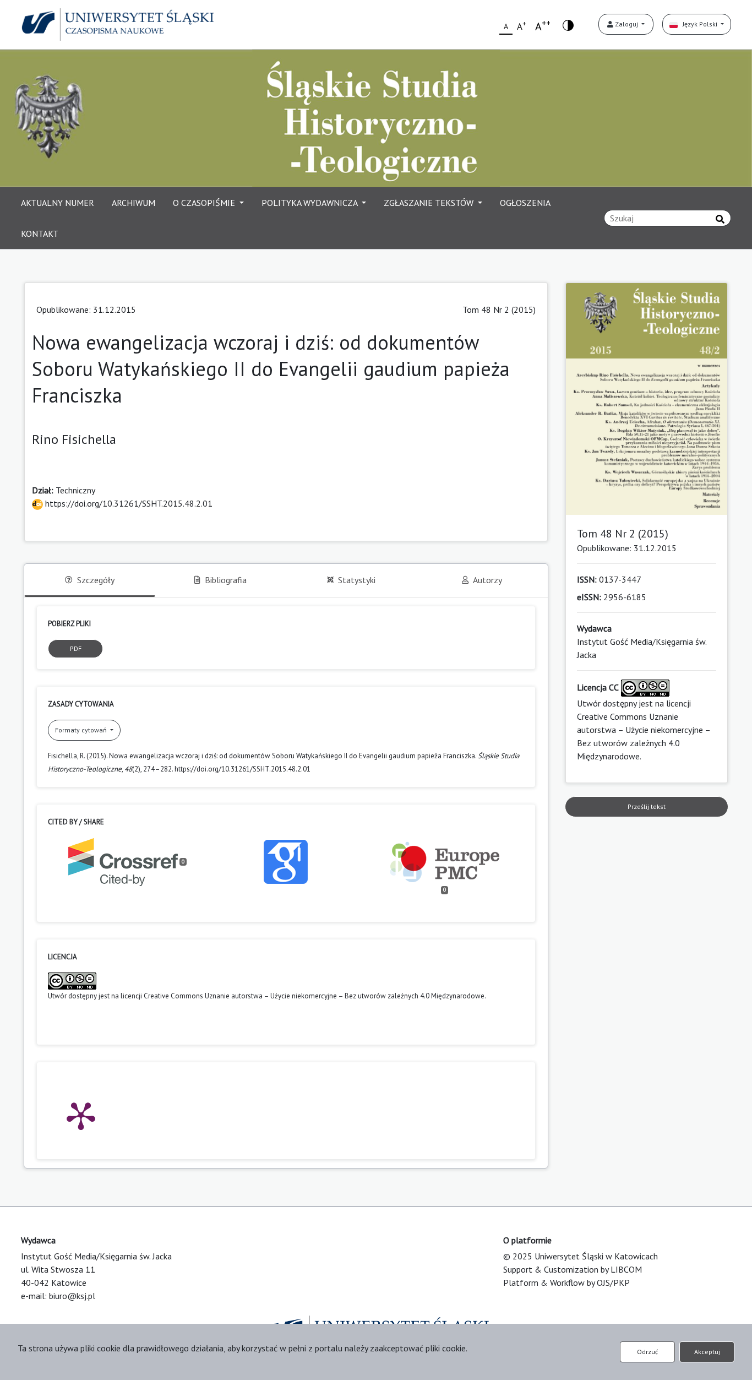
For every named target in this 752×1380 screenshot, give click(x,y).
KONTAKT (39, 233)
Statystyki (356, 579)
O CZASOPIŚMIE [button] (205, 202)
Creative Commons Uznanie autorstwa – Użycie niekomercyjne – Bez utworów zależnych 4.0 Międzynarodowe (314, 996)
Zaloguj (626, 24)
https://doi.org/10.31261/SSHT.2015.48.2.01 (127, 503)
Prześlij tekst (647, 806)
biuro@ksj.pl (72, 1295)
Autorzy (487, 579)
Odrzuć (647, 1352)
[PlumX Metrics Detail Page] (81, 1115)
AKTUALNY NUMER (57, 202)
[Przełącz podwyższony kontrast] (568, 24)
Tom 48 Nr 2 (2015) (499, 309)
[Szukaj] (720, 219)
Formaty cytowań (81, 730)
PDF (75, 648)
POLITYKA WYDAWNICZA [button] (310, 202)
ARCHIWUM (133, 202)
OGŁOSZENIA (525, 202)
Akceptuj (707, 1352)
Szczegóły (96, 579)
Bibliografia (226, 579)
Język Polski (698, 24)
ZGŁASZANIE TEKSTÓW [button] (430, 202)
